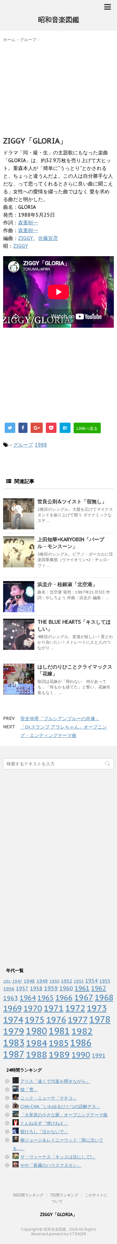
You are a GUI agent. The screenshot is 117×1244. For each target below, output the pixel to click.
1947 (17, 981)
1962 (98, 988)
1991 (98, 1055)
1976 (56, 1019)
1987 (13, 1054)
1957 (22, 988)
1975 (35, 1019)
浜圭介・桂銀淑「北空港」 (67, 584)
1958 (36, 988)
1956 (8, 988)
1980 (36, 1031)
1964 (28, 997)
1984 (36, 1043)
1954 (91, 981)
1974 (13, 1019)
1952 (66, 981)
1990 (80, 1054)
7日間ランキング (64, 1195)
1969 (12, 1008)
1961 (82, 988)
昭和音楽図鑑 (58, 19)
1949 (42, 981)
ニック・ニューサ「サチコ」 (48, 1098)
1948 (29, 981)
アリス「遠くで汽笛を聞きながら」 (55, 1081)
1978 (99, 1019)
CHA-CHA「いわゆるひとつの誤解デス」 (60, 1106)
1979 (13, 1031)
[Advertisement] (58, 87)
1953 (79, 981)
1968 (104, 997)
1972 (75, 1008)
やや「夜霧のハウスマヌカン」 (50, 1165)
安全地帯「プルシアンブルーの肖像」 (60, 718)
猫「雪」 (29, 1089)
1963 (10, 998)
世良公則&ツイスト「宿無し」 (72, 501)
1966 (64, 997)
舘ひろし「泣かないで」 (44, 1131)
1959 (51, 988)
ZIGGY (25, 238)
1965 (45, 997)
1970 (32, 1008)
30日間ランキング (28, 1195)
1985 (59, 1043)
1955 (104, 981)
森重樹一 (28, 222)
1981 (59, 1031)
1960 (66, 988)
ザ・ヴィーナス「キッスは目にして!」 (58, 1157)
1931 (7, 981)
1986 (80, 1043)
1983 (13, 1043)
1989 (59, 1054)
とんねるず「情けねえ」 (44, 1123)
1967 (83, 997)
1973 (97, 1008)
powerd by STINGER (67, 1234)
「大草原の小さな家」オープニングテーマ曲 (64, 1115)
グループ (23, 445)
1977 (78, 1019)
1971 (54, 1008)
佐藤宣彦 (48, 238)
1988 (41, 445)
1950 (54, 981)
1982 (82, 1031)
